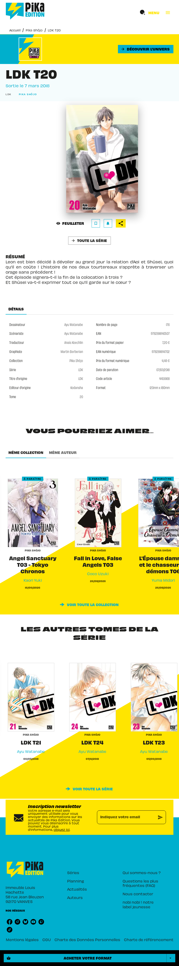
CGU (46, 939)
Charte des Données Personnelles (87, 939)
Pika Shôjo (34, 30)
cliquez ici (62, 830)
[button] (145, 49)
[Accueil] (25, 11)
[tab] (16, 309)
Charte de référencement (148, 939)
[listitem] (10, 922)
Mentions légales (22, 939)
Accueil (15, 30)
